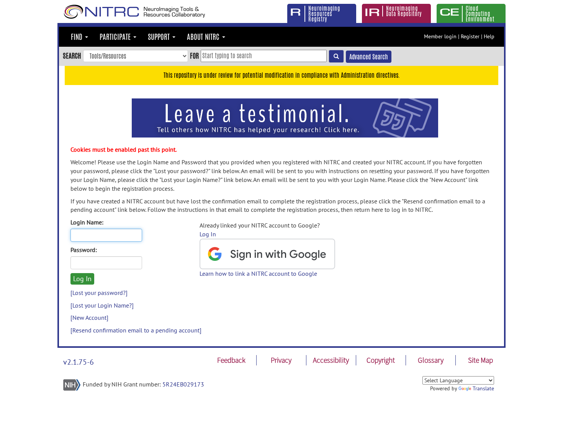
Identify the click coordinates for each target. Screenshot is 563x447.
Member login (440, 36)
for (194, 56)
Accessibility (331, 360)
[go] (336, 56)
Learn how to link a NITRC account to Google (258, 273)
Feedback (231, 360)
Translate (483, 388)
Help (489, 36)
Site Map (480, 360)
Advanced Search (368, 56)
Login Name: (86, 222)
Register (470, 36)
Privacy (281, 360)
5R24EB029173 (183, 384)
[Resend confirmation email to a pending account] (135, 330)
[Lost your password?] (99, 292)
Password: (83, 250)
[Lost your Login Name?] (102, 305)
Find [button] (77, 36)
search (72, 56)
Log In (208, 234)
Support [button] (160, 36)
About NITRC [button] (204, 36)
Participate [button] (116, 36)
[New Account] (89, 317)
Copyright (381, 360)
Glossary (431, 360)
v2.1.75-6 (78, 362)
